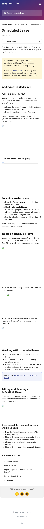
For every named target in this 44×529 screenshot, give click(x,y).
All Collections (7, 25)
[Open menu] (40, 3)
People (16, 25)
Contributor (18, 70)
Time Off (24, 25)
